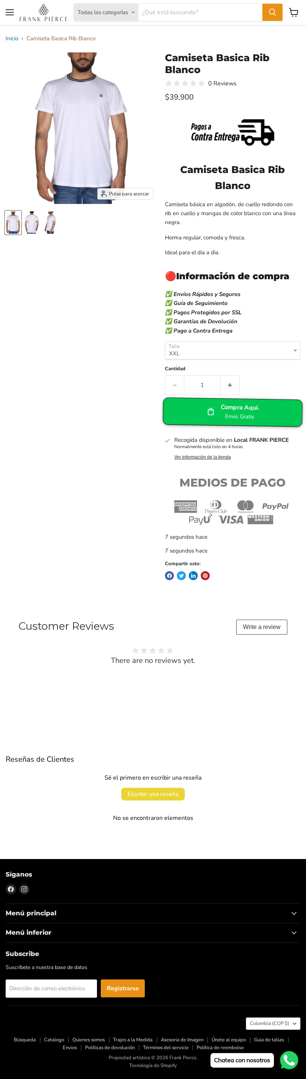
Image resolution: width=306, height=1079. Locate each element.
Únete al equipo (229, 1039)
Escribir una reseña (153, 794)
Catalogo (54, 1039)
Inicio (12, 38)
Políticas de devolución (110, 1047)
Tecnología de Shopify (153, 1065)
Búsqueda (25, 1039)
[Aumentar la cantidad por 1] (230, 385)
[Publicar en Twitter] (181, 575)
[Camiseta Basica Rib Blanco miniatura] (13, 223)
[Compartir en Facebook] (169, 575)
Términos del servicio (165, 1047)
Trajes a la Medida (133, 1039)
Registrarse (123, 988)
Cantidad (175, 369)
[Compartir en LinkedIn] (193, 575)
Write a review (262, 627)
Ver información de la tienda (202, 457)
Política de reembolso (220, 1047)
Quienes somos (88, 1039)
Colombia (269, 1023)
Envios (70, 1047)
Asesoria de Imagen (182, 1039)
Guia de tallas (269, 1039)
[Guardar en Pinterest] (205, 575)
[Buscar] (272, 12)
